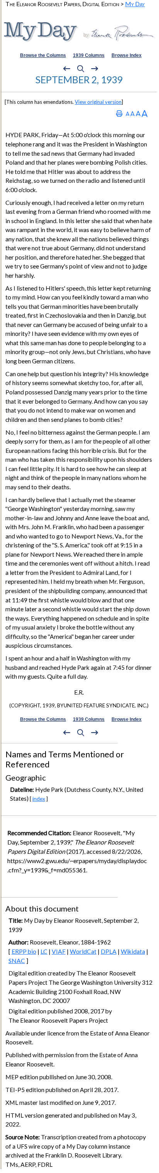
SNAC (16, 960)
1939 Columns (89, 55)
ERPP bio (24, 951)
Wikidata (133, 951)
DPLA (109, 951)
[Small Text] (127, 113)
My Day (135, 3)
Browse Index (127, 55)
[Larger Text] (144, 113)
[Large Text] (138, 113)
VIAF (59, 951)
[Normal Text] (132, 113)
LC (44, 951)
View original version (98, 102)
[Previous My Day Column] (66, 68)
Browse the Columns (43, 55)
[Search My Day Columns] (80, 68)
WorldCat (83, 951)
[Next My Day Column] (94, 68)
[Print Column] (119, 113)
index (38, 798)
